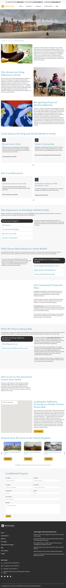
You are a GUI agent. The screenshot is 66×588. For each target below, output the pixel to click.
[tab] (17, 221)
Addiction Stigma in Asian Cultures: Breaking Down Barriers (48, 551)
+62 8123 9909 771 (38, 2)
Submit (8, 516)
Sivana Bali (12, 586)
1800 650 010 (20, 2)
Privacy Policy (4, 551)
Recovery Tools (48, 6)
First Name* (8, 478)
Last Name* (35, 478)
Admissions (29, 6)
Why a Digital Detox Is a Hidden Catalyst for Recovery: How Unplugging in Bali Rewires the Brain (48, 543)
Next (64, 453)
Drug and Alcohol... (9, 41)
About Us (3, 539)
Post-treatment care (38, 306)
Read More (8, 459)
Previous (2, 453)
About (20, 6)
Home (2, 41)
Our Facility (4, 542)
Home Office (24, 84)
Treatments (38, 6)
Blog (57, 6)
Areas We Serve (5, 536)
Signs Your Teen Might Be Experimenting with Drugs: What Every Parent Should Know (49, 554)
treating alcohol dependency (54, 337)
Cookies (3, 553)
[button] (23, 6)
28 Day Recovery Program (7, 545)
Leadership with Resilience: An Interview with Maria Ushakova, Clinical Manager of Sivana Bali (49, 539)
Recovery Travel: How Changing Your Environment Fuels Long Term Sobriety (48, 535)
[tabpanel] (13, 451)
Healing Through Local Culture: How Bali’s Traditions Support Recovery (49, 547)
